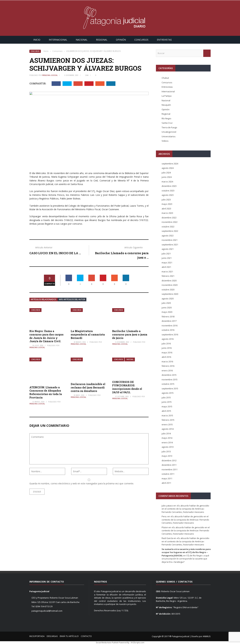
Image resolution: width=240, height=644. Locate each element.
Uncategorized (169, 131)
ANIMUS (207, 636)
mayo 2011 (167, 478)
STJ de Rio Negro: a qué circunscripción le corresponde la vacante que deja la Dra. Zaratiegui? (185, 558)
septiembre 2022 (170, 230)
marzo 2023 (167, 213)
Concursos (141, 39)
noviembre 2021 (169, 239)
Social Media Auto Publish (107, 642)
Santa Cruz (167, 122)
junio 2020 (167, 307)
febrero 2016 (168, 365)
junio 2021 (167, 257)
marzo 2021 (167, 271)
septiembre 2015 (170, 388)
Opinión (121, 39)
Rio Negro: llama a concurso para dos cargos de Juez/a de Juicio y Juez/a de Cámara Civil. (46, 336)
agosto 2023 (168, 195)
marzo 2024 (167, 181)
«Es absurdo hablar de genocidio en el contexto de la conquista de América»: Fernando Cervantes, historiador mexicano (185, 508)
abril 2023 (166, 208)
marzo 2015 (167, 415)
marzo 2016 (167, 361)
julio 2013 (166, 451)
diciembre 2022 (169, 217)
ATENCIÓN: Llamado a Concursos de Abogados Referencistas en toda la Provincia (45, 392)
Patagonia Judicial (50, 75)
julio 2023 (166, 199)
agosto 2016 (168, 338)
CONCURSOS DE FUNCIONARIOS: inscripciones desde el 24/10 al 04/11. (127, 387)
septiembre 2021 (170, 244)
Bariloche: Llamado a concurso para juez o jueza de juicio (129, 334)
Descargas (52, 636)
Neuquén (166, 104)
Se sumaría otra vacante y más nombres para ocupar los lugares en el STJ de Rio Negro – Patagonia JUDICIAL (186, 552)
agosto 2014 (168, 428)
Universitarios (169, 136)
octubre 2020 (168, 289)
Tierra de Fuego (169, 127)
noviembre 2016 (169, 325)
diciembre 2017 (169, 320)
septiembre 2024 (170, 163)
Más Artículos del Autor (72, 299)
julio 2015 (166, 397)
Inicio (36, 39)
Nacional (82, 39)
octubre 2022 (168, 226)
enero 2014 (167, 442)
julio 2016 (166, 343)
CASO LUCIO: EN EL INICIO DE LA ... (55, 253)
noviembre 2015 (169, 379)
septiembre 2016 (170, 334)
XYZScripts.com (137, 642)
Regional (101, 39)
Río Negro (166, 118)
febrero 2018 (168, 316)
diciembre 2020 (169, 280)
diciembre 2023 (169, 186)
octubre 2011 (168, 473)
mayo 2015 (167, 406)
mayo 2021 (167, 262)
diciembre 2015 (169, 374)
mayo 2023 (167, 204)
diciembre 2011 (169, 464)
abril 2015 (166, 410)
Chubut (165, 77)
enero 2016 (167, 370)
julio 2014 (166, 433)
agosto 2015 (168, 392)
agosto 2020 (168, 298)
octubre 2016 (168, 329)
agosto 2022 (168, 235)
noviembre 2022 (169, 222)
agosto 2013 (168, 446)
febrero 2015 (168, 419)
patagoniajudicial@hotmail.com (47, 610)
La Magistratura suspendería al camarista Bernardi (88, 334)
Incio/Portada (37, 636)
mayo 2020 (167, 311)
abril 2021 (166, 266)
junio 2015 (167, 401)
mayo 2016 (167, 352)
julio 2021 (166, 253)
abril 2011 (166, 482)
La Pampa (166, 95)
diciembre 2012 (169, 460)
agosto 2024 (168, 168)
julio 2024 (166, 172)
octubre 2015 (168, 383)
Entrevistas (164, 39)
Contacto (86, 636)
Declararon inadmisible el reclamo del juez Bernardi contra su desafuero (88, 387)
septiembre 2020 (170, 293)
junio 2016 (167, 347)
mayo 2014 (167, 437)
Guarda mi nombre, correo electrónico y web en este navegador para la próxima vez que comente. (81, 483)
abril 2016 (166, 356)
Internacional (58, 39)
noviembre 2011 (169, 469)
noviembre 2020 (169, 284)
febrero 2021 (168, 275)
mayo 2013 (167, 455)
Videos (165, 140)
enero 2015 (167, 424)
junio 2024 (167, 177)
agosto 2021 (168, 248)
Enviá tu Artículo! (69, 636)
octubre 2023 (168, 190)
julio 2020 (166, 302)
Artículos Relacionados (43, 299)
